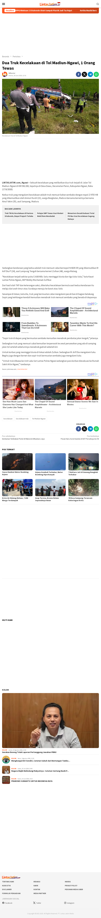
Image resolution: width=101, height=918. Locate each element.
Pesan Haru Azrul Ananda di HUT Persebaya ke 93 (80, 437)
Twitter (38, 903)
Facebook (8, 903)
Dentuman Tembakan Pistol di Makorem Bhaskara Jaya (23, 437)
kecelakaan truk (22, 418)
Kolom (5, 689)
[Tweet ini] (84, 74)
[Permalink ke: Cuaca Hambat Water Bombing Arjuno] (17, 461)
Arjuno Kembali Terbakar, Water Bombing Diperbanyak (49, 473)
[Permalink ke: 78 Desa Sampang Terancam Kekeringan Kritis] (83, 487)
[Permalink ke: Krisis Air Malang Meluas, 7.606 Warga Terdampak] (17, 487)
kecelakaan (8, 418)
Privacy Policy (71, 886)
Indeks (68, 882)
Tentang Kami (8, 882)
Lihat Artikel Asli (22, 369)
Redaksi (37, 882)
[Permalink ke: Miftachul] (4, 74)
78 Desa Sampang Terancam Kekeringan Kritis (80, 499)
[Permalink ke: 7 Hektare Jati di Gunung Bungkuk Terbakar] (83, 461)
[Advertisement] (50, 34)
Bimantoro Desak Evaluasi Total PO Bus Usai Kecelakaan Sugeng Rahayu (81, 216)
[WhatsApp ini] (96, 74)
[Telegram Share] (90, 74)
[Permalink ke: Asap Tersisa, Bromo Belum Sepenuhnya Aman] (50, 487)
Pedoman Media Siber (74, 889)
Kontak (37, 889)
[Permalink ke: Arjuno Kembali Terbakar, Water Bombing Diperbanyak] (50, 461)
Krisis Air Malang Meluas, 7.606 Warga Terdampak (15, 499)
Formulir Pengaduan (11, 893)
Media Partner (40, 893)
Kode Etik (6, 886)
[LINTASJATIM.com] (50, 3)
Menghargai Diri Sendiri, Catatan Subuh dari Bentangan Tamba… (40, 761)
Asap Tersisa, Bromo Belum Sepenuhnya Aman (47, 499)
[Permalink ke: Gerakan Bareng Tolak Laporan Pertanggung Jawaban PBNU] (50, 720)
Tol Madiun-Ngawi (39, 418)
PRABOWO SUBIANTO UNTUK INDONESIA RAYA (31, 781)
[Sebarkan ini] (78, 74)
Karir (36, 886)
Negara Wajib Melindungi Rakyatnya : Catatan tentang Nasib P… (40, 771)
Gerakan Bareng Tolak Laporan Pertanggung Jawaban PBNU (29, 752)
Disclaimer (7, 889)
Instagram (70, 903)
